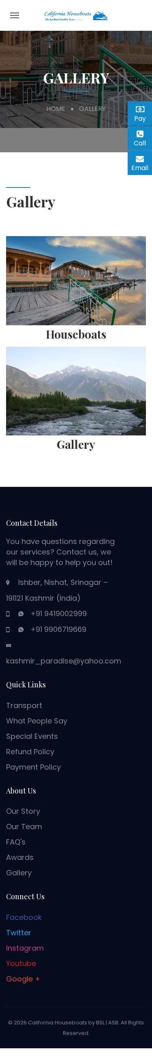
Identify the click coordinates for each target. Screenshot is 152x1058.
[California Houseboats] (76, 14)
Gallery (19, 873)
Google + (23, 979)
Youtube (21, 963)
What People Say (36, 721)
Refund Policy (30, 752)
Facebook (24, 917)
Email (141, 167)
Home (55, 108)
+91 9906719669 (58, 629)
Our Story (23, 811)
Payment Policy (33, 767)
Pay (143, 117)
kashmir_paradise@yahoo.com (63, 661)
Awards (20, 857)
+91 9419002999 (58, 613)
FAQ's (16, 842)
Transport (24, 705)
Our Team (24, 826)
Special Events (32, 736)
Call (143, 143)
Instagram (25, 948)
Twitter (18, 933)
